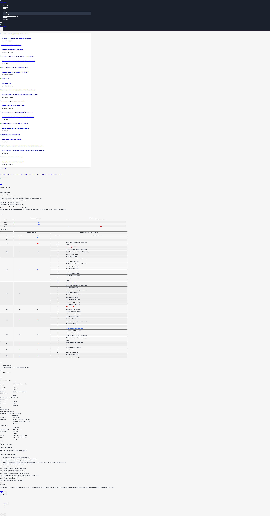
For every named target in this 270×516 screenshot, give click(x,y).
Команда (5, 7)
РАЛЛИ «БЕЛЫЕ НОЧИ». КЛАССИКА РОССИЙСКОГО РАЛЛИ (18, 117)
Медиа (4, 504)
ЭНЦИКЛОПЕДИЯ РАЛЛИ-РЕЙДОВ (10, 16)
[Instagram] (5, 515)
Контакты (5, 19)
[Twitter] (3, 515)
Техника (5, 8)
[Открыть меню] (1, 29)
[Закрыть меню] (0, 496)
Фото (7, 12)
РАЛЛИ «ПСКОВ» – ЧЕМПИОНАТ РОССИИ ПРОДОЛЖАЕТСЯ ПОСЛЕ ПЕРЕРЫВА (23, 150)
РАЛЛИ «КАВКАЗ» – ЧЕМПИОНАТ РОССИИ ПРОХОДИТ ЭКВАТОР (19, 94)
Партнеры (5, 17)
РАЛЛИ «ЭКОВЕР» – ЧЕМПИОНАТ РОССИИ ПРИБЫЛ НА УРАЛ (18, 61)
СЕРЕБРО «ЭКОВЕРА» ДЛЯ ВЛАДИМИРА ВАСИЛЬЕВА (16, 38)
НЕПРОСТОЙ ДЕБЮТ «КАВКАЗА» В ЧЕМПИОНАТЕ (15, 72)
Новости (5, 5)
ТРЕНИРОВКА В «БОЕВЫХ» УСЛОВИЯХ (12, 161)
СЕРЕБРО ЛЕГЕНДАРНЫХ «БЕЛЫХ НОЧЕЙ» (13, 105)
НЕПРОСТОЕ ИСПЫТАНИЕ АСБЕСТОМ (12, 49)
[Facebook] (1, 515)
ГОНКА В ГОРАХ (6, 83)
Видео (7, 14)
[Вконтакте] (1, 22)
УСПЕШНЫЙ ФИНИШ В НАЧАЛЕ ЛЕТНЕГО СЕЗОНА (15, 128)
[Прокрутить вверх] (1, 493)
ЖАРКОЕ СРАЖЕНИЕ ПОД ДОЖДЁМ (12, 139)
